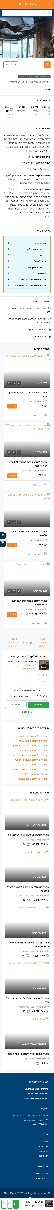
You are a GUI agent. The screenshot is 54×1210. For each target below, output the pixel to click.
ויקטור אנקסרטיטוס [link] (33, 554)
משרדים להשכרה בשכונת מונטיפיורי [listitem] (29, 755)
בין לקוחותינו (42, 1146)
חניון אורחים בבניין (37, 329)
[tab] (47, 64)
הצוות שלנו (43, 1151)
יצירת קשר (43, 1156)
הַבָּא (25, 642)
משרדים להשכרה (45, 76)
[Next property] (12, 642)
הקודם (30, 642)
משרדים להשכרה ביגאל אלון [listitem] (33, 750)
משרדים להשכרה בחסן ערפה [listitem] (33, 741)
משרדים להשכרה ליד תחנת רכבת (28, 76)
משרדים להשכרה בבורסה (37, 1093)
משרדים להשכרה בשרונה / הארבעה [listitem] (29, 745)
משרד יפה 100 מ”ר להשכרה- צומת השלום (28, 1054)
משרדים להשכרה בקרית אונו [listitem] (33, 778)
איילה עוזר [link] (36, 485)
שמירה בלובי (40, 336)
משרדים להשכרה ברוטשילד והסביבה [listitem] (29, 769)
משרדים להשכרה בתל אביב (36, 1089)
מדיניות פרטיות (41, 1178)
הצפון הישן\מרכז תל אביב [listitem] (34, 774)
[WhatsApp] (3, 544)
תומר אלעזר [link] (36, 416)
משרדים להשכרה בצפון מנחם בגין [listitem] (31, 759)
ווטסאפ (25, 712)
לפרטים (12, 406)
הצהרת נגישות (41, 1173)
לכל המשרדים (29, 668)
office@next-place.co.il (33, 1120)
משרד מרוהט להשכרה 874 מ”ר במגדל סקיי (28, 835)
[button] (14, 64)
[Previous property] (42, 642)
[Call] (3, 535)
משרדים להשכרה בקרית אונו (35, 1098)
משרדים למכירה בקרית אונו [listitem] (33, 736)
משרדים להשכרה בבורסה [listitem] (34, 764)
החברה (45, 1141)
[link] (27, 371)
